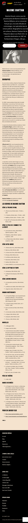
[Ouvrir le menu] (25, 4)
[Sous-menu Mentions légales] (10, 464)
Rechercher (22, 45)
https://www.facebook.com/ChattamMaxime (16, 416)
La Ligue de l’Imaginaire (12, 200)
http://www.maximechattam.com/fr (14, 414)
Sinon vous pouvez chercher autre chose (13, 42)
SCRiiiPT (9, 3)
